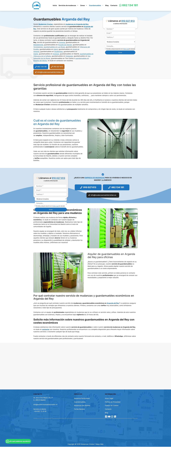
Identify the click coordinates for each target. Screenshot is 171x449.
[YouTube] (109, 416)
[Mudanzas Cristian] (36, 5)
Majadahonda (38, 45)
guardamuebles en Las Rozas (54, 47)
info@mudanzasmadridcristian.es (45, 404)
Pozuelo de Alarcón (65, 45)
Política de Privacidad (112, 402)
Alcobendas (58, 51)
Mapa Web (99, 444)
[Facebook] (106, 416)
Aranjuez (56, 54)
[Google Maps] (115, 416)
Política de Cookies (112, 405)
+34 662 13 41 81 (39, 411)
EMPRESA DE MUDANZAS (95, 178)
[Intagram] (112, 416)
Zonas (82, 5)
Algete (35, 54)
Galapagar (69, 56)
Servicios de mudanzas (67, 5)
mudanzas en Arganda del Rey (77, 24)
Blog (107, 5)
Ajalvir (56, 49)
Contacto (113, 5)
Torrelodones (38, 47)
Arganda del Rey (113, 303)
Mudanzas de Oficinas (82, 405)
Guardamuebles (95, 5)
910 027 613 (128, 21)
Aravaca (62, 42)
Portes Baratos (79, 409)
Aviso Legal (126, 49)
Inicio (55, 5)
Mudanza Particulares (82, 398)
